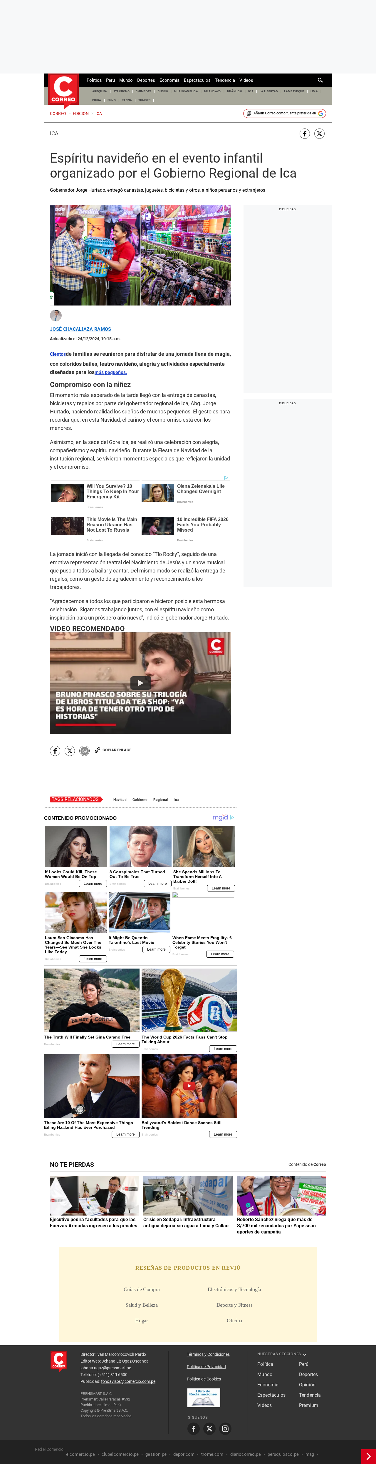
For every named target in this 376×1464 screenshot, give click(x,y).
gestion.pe (156, 1454)
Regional (160, 800)
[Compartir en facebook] (305, 133)
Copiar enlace (117, 750)
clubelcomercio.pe (120, 1454)
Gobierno (139, 800)
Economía (169, 80)
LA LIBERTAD (269, 91)
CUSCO (163, 91)
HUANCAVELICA (186, 91)
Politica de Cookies (204, 1379)
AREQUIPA (99, 91)
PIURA (96, 100)
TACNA (127, 100)
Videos (246, 80)
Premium (308, 1405)
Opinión (307, 1385)
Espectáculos (197, 80)
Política (94, 80)
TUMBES (144, 100)
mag (310, 1454)
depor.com (183, 1454)
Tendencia (225, 80)
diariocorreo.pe (245, 1454)
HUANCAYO (212, 91)
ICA (251, 91)
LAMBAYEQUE (294, 91)
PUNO (112, 100)
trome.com (212, 1454)
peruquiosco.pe (283, 1454)
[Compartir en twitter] (319, 133)
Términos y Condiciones (208, 1354)
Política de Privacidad (206, 1366)
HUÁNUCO (234, 91)
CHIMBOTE (144, 91)
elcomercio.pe (80, 1454)
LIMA (314, 91)
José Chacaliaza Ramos (80, 329)
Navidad (120, 800)
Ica (54, 133)
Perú (110, 80)
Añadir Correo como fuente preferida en (285, 113)
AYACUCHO (121, 91)
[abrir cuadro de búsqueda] (320, 80)
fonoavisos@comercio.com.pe (128, 1381)
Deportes (146, 80)
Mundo (126, 80)
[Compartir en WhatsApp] (84, 751)
